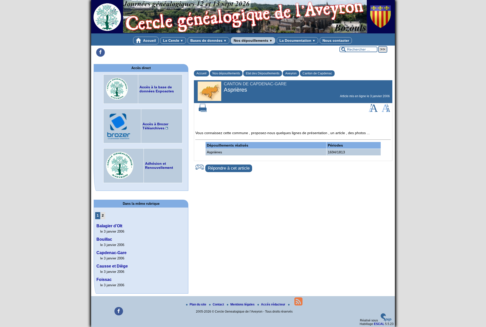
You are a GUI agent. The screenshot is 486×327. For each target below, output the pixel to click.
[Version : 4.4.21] (386, 320)
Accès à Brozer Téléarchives (155, 126)
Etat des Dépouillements (262, 73)
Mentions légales (242, 304)
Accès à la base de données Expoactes (156, 89)
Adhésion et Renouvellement (159, 165)
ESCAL (379, 324)
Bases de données (208, 40)
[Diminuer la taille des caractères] (386, 111)
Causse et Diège (112, 266)
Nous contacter (335, 40)
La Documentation (297, 40)
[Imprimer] (203, 111)
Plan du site (198, 304)
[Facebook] (100, 52)
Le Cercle (173, 40)
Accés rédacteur (273, 304)
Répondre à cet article (229, 168)
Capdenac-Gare (111, 253)
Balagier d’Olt (109, 226)
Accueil (149, 40)
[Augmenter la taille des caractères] (373, 111)
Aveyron (291, 73)
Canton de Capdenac (317, 73)
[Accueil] (243, 32)
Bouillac (104, 239)
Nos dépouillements (253, 40)
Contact (219, 304)
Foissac (104, 279)
